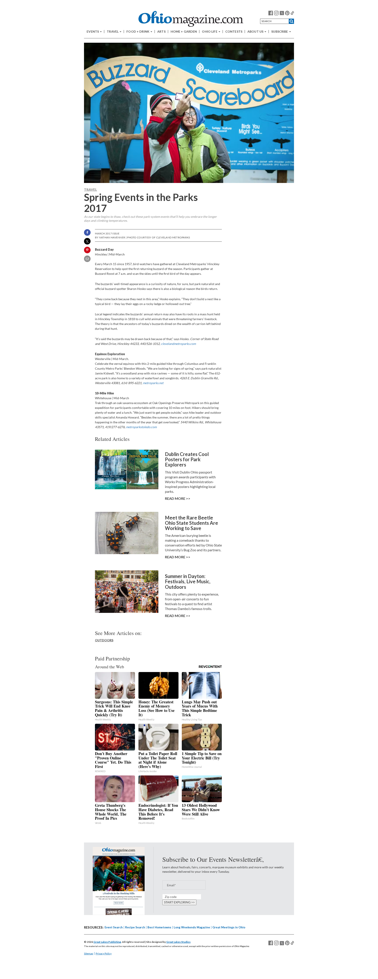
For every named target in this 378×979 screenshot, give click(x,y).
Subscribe (280, 31)
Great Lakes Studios (178, 942)
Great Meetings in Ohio (228, 927)
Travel (113, 31)
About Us (255, 31)
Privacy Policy (104, 953)
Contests (233, 31)
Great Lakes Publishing (107, 942)
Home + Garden (184, 31)
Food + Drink (138, 31)
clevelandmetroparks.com (178, 344)
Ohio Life (210, 31)
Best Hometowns (159, 927)
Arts (161, 31)
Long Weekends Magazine (192, 927)
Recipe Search (135, 927)
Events (93, 31)
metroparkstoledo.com (141, 427)
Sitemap (88, 953)
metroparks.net (153, 383)
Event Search (114, 927)
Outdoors (104, 640)
